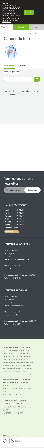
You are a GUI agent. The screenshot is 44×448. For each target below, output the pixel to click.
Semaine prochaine (11, 232)
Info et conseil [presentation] (9, 66)
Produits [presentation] (22, 66)
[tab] (10, 67)
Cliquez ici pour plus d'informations (10, 21)
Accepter (29, 12)
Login (17, 440)
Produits (21, 27)
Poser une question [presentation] (11, 71)
